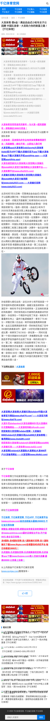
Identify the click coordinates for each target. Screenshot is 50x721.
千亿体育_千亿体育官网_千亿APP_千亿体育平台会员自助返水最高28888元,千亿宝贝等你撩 (24, 521)
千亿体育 (18, 9)
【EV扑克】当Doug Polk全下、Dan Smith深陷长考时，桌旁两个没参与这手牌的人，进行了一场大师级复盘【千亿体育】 (24, 640)
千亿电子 (5, 12)
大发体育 (20, 367)
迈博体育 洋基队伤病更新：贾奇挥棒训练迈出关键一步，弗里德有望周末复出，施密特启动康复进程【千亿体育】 (24, 699)
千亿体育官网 (9, 3)
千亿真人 (31, 9)
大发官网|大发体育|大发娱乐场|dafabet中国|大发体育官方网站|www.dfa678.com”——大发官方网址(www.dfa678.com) (24, 416)
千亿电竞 (43, 9)
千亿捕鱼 (31, 12)
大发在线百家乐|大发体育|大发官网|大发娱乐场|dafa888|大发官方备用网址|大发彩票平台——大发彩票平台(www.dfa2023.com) (24, 167)
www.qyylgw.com (10, 571)
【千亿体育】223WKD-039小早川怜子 (18, 651)
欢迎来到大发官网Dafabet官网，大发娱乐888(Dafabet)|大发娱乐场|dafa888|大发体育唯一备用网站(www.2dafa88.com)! (24, 435)
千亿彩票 (43, 12)
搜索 (41, 717)
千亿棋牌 (18, 12)
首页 (4, 9)
